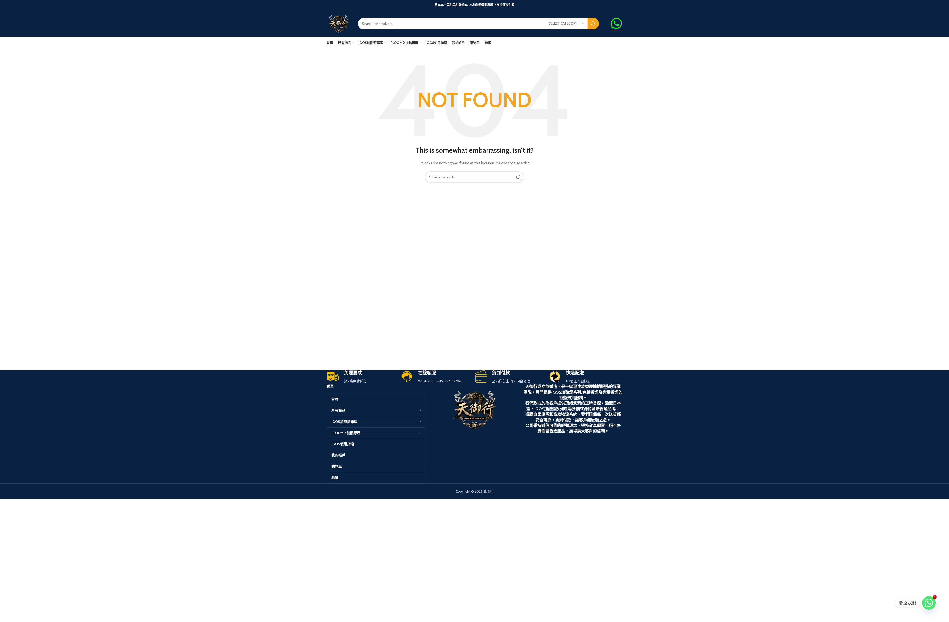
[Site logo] (338, 23)
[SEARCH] (593, 23)
